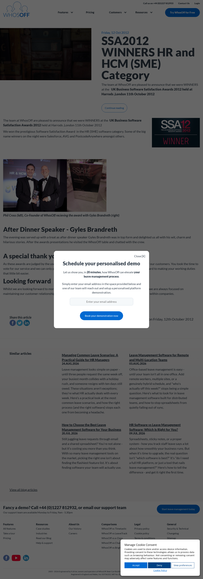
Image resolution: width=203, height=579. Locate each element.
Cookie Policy (160, 570)
